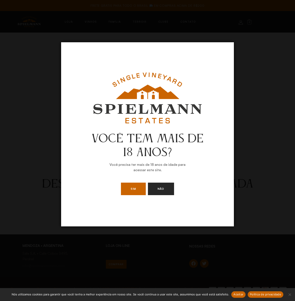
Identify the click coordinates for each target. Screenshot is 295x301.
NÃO (161, 188)
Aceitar (238, 294)
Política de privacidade (265, 294)
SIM (133, 188)
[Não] (289, 294)
